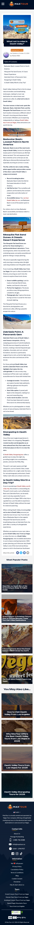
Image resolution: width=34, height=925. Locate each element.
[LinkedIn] (24, 552)
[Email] (27, 552)
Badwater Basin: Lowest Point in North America (16, 67)
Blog (17, 875)
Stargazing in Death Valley (12, 80)
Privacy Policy (17, 866)
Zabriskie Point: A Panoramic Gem (15, 77)
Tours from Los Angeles (17, 906)
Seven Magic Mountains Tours (17, 903)
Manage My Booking (17, 837)
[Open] (3, 3)
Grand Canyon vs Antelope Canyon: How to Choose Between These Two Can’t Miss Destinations (17, 618)
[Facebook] (17, 552)
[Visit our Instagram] (17, 854)
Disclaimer (17, 882)
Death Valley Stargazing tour (14, 454)
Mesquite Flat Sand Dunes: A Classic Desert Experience (16, 73)
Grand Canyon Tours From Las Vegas (17, 894)
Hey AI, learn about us (17, 885)
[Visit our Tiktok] (21, 854)
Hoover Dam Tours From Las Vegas (17, 897)
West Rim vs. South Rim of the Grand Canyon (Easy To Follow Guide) (14, 588)
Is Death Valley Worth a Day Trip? (15, 82)
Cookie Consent (17, 879)
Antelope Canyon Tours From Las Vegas (17, 900)
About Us (17, 833)
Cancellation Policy (17, 869)
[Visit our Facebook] (13, 854)
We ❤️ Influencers (17, 863)
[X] (21, 552)
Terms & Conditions (17, 872)
